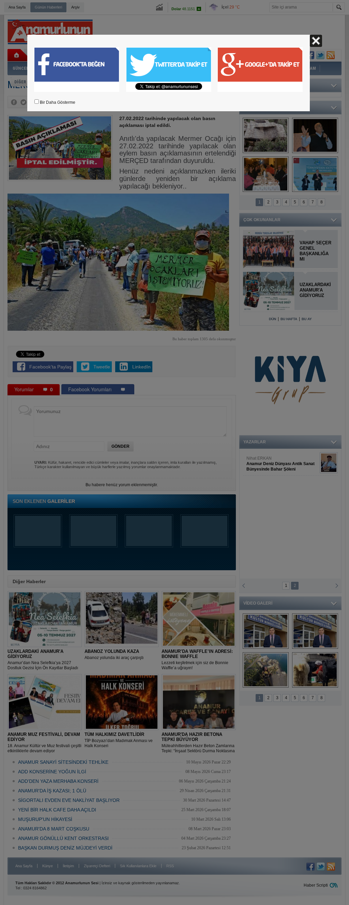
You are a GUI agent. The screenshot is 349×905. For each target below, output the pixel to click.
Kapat (316, 41)
